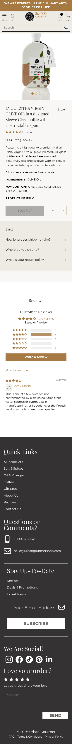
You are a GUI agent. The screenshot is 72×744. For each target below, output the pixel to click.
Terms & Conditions (29, 736)
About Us (11, 495)
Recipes (10, 502)
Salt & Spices (13, 468)
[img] (13, 380)
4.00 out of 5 (45, 319)
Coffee (9, 482)
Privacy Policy (54, 736)
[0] (59, 16)
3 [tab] (40, 93)
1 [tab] (32, 93)
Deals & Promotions (22, 587)
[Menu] (4, 16)
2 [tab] (36, 93)
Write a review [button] (36, 357)
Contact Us (12, 509)
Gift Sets (10, 489)
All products (13, 462)
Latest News (16, 594)
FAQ (12, 736)
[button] (14, 132)
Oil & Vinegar (14, 475)
